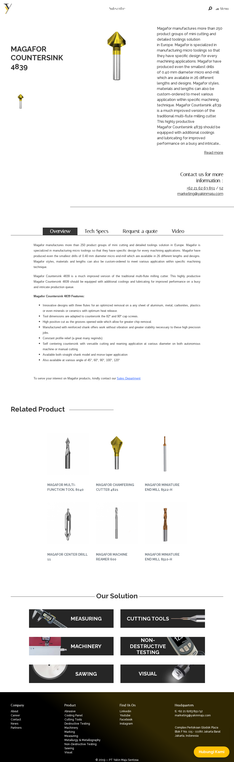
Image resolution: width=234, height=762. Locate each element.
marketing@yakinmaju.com (200, 194)
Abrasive (70, 711)
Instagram (126, 723)
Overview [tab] (60, 231)
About (14, 711)
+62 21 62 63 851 (201, 188)
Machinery (71, 727)
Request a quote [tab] (140, 231)
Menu (224, 8)
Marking (69, 731)
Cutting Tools (73, 719)
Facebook (126, 719)
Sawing (69, 748)
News (14, 723)
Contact (16, 719)
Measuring (71, 736)
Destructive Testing (77, 723)
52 (221, 188)
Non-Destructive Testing (80, 744)
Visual (68, 752)
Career (15, 715)
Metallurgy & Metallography (82, 740)
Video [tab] (178, 231)
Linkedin (125, 711)
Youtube (125, 715)
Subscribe (117, 8)
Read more (213, 152)
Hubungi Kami (211, 752)
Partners (16, 727)
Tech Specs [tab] (96, 231)
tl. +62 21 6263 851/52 (189, 711)
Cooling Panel (73, 715)
